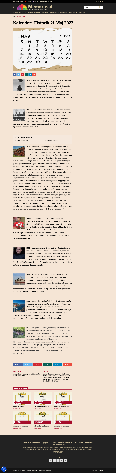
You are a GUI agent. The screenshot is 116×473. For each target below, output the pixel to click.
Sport (70, 12)
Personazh (37, 12)
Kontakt (22, 1)
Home (14, 16)
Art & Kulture (63, 12)
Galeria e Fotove (54, 12)
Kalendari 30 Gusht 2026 (21, 140)
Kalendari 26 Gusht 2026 (41, 426)
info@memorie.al (58, 451)
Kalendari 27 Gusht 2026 (20, 426)
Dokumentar (45, 12)
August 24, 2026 (58, 428)
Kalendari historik (21, 16)
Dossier (24, 12)
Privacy (101, 470)
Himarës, (64, 347)
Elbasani (27, 342)
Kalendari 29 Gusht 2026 (51, 140)
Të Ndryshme (82, 12)
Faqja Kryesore (17, 12)
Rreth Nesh (16, 1)
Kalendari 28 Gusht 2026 (62, 406)
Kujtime (75, 12)
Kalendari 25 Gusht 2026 (61, 426)
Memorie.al (16, 470)
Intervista (30, 12)
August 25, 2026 (17, 408)
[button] (4, 469)
